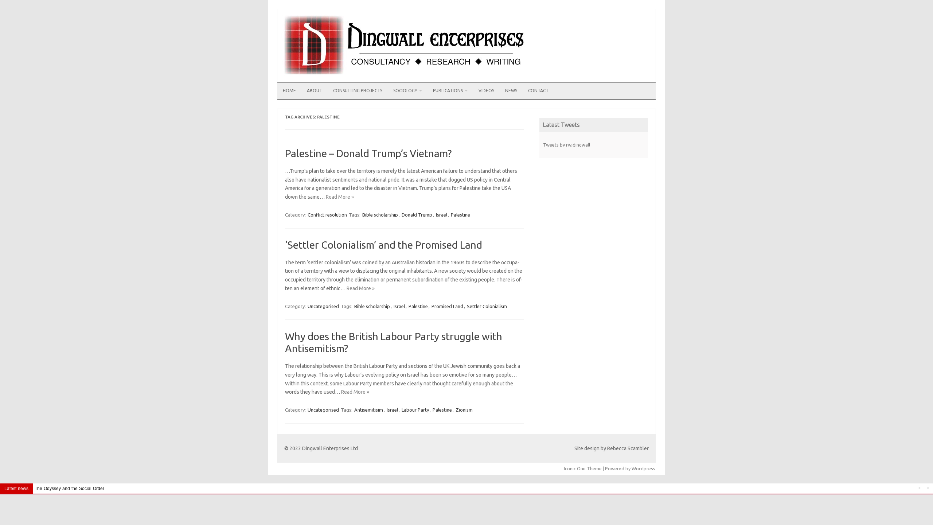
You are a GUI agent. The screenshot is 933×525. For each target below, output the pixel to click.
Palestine (460, 214)
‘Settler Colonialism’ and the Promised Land (383, 244)
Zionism (464, 409)
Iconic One (575, 468)
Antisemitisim (368, 409)
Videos (486, 90)
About (314, 90)
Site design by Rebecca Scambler (611, 448)
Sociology (405, 90)
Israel (441, 214)
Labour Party (415, 409)
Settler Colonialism (487, 306)
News (511, 90)
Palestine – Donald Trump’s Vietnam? (368, 153)
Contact (538, 90)
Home (289, 90)
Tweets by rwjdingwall (566, 144)
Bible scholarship (380, 214)
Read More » (340, 197)
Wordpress (643, 468)
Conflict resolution (327, 214)
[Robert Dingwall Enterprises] (405, 80)
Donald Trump (417, 214)
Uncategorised (323, 306)
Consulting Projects (357, 90)
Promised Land (447, 306)
